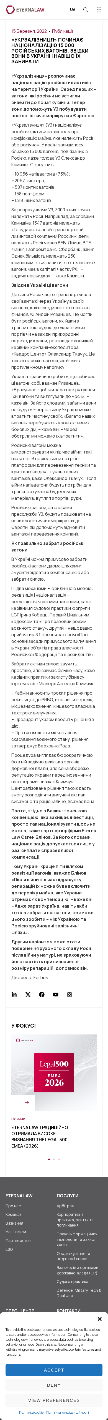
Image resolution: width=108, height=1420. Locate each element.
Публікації (62, 31)
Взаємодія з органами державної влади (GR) (77, 1270)
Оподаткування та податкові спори (73, 1256)
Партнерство (18, 1240)
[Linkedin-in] (14, 994)
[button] (99, 1319)
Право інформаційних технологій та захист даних (77, 1239)
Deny (54, 1385)
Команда (14, 1214)
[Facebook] (42, 994)
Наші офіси (16, 1231)
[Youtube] (55, 994)
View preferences (54, 1400)
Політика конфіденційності (67, 1412)
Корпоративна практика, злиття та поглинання (75, 1220)
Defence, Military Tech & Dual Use (79, 1293)
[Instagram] (69, 994)
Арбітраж (65, 1205)
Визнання (14, 1223)
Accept (54, 1370)
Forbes (41, 977)
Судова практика (72, 1281)
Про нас (13, 1205)
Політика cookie (31, 1412)
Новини (18, 1118)
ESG (9, 1249)
